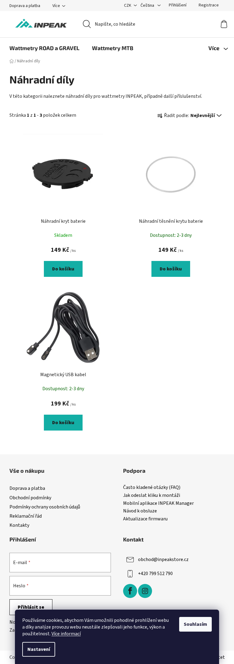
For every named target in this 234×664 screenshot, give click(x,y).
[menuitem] (44, 48)
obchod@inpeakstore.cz (163, 559)
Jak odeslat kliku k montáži (151, 495)
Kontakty (19, 525)
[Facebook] (130, 591)
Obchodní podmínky (30, 497)
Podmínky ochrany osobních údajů (44, 507)
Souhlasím (195, 624)
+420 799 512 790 (155, 573)
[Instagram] (145, 591)
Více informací (66, 633)
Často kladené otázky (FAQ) (151, 487)
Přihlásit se (31, 607)
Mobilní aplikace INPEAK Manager (158, 503)
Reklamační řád (25, 516)
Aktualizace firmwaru (145, 519)
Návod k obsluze (140, 511)
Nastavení (38, 649)
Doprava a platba (24, 6)
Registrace (209, 5)
